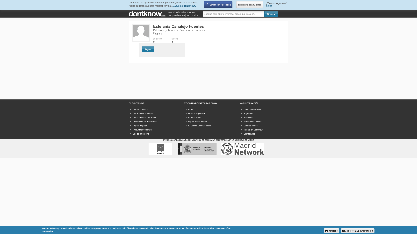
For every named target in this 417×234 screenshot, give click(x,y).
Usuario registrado (196, 113)
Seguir (147, 49)
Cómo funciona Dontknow (144, 117)
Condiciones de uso (252, 109)
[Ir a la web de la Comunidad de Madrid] (160, 149)
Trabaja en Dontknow (253, 129)
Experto (191, 109)
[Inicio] (148, 14)
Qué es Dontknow (141, 109)
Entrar (269, 5)
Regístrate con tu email (249, 4)
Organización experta (197, 121)
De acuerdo (331, 230)
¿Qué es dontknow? (184, 5)
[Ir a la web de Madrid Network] (242, 149)
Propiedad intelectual (253, 121)
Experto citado (194, 117)
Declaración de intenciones (145, 121)
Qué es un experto (141, 133)
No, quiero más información (357, 230)
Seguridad (248, 113)
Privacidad (248, 117)
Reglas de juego (140, 125)
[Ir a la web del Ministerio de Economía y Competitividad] (197, 149)
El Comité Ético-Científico (199, 125)
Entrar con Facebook (220, 4)
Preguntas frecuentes (142, 129)
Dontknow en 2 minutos (143, 113)
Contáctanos (249, 133)
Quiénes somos (251, 125)
